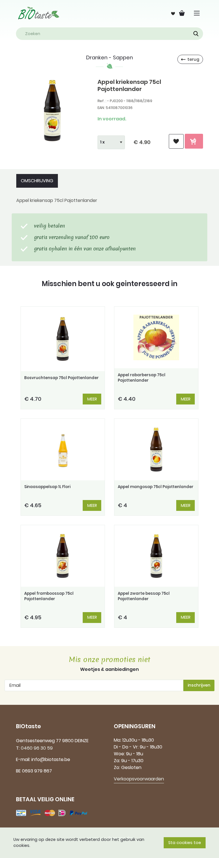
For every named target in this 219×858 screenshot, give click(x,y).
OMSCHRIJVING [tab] (37, 180)
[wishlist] (176, 141)
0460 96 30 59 (37, 748)
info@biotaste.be (50, 759)
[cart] (194, 141)
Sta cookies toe (184, 842)
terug (193, 59)
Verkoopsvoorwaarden (139, 779)
